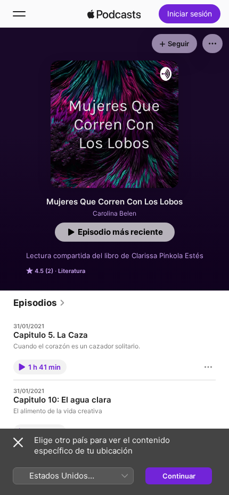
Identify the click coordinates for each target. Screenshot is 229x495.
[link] (39, 303)
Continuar (178, 476)
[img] (114, 13)
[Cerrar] (18, 442)
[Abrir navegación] (19, 13)
